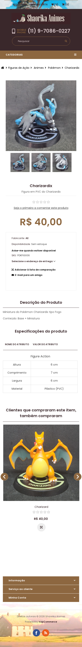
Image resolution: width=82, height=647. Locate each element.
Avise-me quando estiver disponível (34, 250)
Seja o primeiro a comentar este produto (41, 208)
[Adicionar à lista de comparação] (41, 527)
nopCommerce (48, 621)
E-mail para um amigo (28, 275)
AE (27, 238)
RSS (45, 632)
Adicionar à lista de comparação (35, 269)
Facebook (36, 632)
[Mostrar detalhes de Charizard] (41, 463)
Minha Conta (39, 4)
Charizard (41, 507)
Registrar (20, 4)
